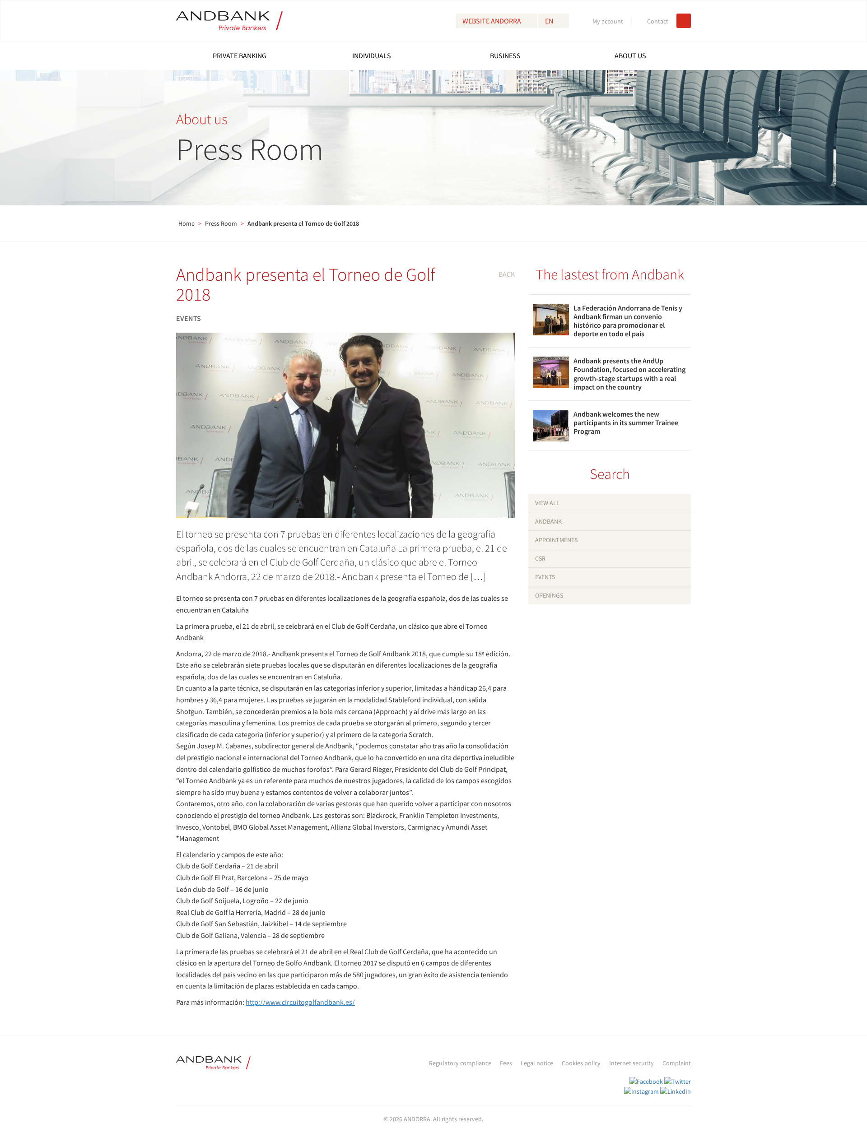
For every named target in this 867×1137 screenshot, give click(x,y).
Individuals (371, 55)
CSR (540, 558)
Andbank (548, 521)
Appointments (556, 540)
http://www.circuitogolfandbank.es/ (300, 1002)
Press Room (221, 223)
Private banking (239, 55)
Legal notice (537, 1063)
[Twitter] (677, 1081)
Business (505, 55)
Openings (549, 595)
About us (630, 55)
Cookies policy (581, 1063)
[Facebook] (646, 1081)
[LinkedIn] (675, 1090)
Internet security (631, 1063)
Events (545, 577)
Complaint (676, 1063)
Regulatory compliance (460, 1063)
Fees (506, 1063)
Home (186, 223)
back (507, 273)
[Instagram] (641, 1090)
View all (547, 503)
